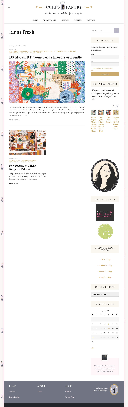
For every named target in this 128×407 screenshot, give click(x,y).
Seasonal (24, 53)
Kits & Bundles (14, 397)
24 (92, 337)
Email (92, 61)
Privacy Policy (70, 397)
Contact (91, 20)
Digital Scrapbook (21, 51)
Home (35, 20)
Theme (39, 53)
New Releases (14, 53)
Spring (32, 53)
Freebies (78, 20)
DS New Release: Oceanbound (108, 119)
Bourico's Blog (105, 271)
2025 (10, 51)
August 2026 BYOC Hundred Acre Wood (116, 123)
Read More (13, 120)
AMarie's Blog (104, 265)
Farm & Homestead (61, 51)
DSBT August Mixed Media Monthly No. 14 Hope (93, 124)
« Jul (92, 348)
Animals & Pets (14, 160)
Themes (65, 20)
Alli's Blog (104, 259)
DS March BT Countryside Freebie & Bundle (45, 57)
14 (109, 328)
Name (92, 54)
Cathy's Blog (104, 277)
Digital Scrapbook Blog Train (41, 51)
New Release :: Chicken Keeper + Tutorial (23, 167)
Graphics (12, 391)
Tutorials (31, 162)
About (39, 391)
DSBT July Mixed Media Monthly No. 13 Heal (101, 124)
